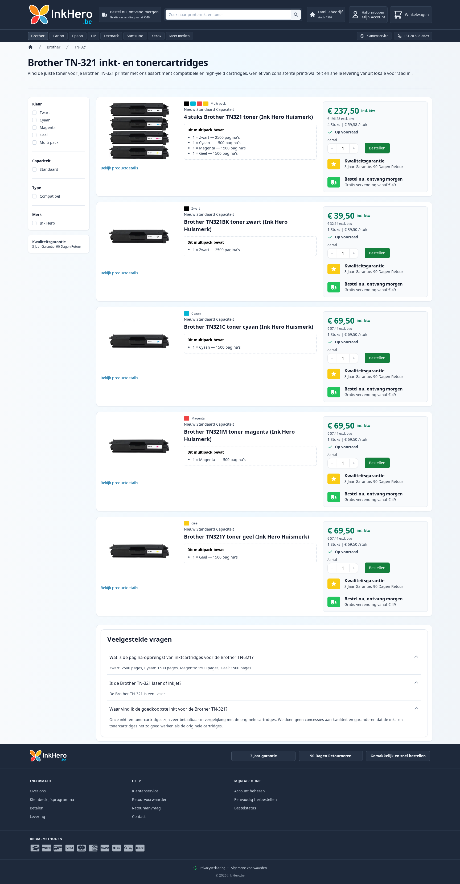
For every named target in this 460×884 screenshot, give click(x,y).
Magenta (48, 127)
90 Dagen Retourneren (330, 755)
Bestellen (379, 149)
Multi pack (49, 142)
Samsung (135, 35)
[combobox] (233, 15)
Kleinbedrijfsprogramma (52, 799)
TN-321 (80, 47)
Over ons (38, 790)
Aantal (332, 140)
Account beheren (249, 790)
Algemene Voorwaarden (249, 868)
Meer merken (179, 36)
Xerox (156, 35)
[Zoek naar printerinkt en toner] (296, 15)
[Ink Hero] (61, 14)
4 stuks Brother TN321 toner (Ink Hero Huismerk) (248, 116)
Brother (38, 35)
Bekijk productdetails (119, 167)
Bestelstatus (245, 807)
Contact (139, 816)
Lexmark (111, 35)
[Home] (30, 47)
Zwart (45, 112)
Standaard (49, 169)
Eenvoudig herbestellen (255, 799)
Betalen (36, 807)
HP (93, 35)
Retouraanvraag (146, 807)
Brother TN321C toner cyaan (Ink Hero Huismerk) (248, 326)
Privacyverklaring (212, 868)
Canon (58, 35)
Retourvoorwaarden (149, 799)
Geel (44, 134)
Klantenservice (145, 790)
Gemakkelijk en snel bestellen (398, 755)
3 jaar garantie (263, 755)
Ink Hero (47, 223)
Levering (37, 816)
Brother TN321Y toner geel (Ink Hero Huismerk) (246, 536)
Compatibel (50, 196)
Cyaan (45, 120)
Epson (77, 35)
